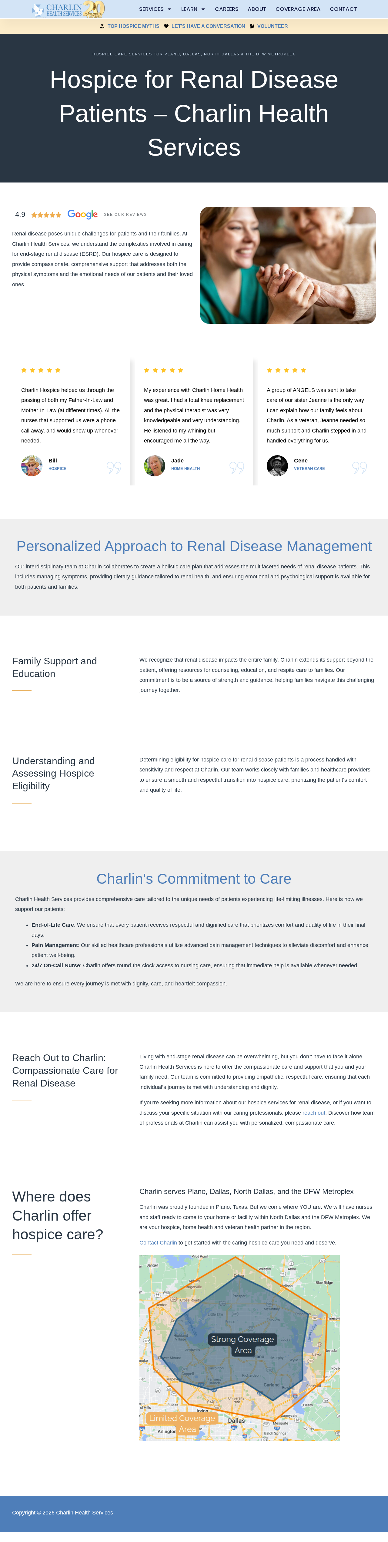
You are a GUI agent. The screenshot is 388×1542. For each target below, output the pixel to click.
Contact (343, 9)
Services (151, 9)
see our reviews (125, 214)
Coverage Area (298, 9)
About (257, 9)
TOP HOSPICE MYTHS (133, 26)
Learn (189, 9)
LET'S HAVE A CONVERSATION (208, 26)
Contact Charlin (158, 1243)
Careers (227, 9)
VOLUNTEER (272, 26)
